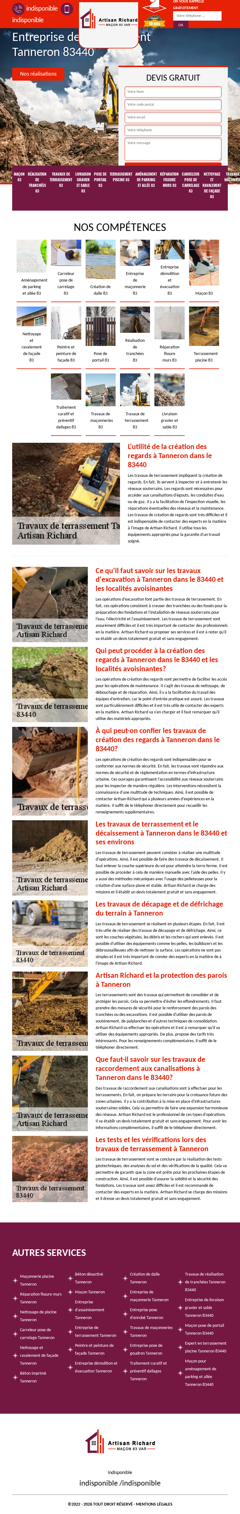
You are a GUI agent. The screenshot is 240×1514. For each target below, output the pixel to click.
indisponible (42, 8)
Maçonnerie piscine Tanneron (37, 1280)
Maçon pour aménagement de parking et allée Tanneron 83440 (200, 1373)
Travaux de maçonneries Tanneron (151, 1332)
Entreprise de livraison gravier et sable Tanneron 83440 (204, 1308)
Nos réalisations (38, 74)
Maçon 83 (19, 177)
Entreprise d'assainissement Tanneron (89, 1310)
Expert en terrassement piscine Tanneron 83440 (206, 1347)
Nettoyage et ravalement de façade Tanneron (39, 1356)
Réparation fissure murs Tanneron (41, 1298)
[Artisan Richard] (108, 25)
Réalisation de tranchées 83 (37, 182)
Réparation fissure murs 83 (169, 180)
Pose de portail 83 (100, 180)
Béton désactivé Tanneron (89, 1278)
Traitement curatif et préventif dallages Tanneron (148, 1371)
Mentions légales (154, 1504)
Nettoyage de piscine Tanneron (38, 1316)
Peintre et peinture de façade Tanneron (94, 1349)
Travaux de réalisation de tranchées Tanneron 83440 (205, 1282)
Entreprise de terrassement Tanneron (95, 1332)
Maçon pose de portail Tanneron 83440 (204, 1329)
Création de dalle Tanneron (145, 1278)
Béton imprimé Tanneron (33, 1377)
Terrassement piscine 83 (121, 177)
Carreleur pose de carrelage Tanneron (37, 1334)
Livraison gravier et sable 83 (83, 182)
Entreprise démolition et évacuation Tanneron (96, 1367)
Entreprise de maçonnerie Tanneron (149, 1296)
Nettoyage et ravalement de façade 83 (211, 185)
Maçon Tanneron (90, 1292)
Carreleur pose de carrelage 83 (190, 182)
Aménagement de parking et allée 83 (146, 180)
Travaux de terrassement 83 (61, 180)
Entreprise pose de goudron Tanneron (146, 1349)
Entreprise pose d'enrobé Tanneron (146, 1314)
